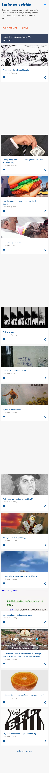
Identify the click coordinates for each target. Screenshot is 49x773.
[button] (45, 77)
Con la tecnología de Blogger (26, 759)
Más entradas (24, 751)
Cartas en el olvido (16, 4)
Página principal (9, 28)
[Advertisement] (24, 108)
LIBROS (25, 28)
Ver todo (7, 40)
